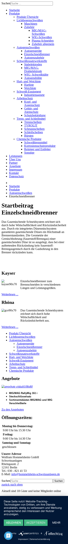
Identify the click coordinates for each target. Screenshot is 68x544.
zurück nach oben (12, 484)
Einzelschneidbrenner (37, 54)
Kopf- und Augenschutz (32, 103)
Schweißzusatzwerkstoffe (32, 61)
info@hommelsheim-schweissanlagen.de (35, 474)
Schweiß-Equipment (29, 91)
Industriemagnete (34, 95)
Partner (13, 162)
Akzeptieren (35, 522)
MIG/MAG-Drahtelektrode (33, 69)
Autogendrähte (33, 78)
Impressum (15, 169)
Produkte (14, 13)
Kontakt (14, 173)
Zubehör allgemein (43, 44)
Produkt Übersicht (27, 16)
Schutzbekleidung (35, 115)
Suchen (6, 3)
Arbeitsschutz (25, 98)
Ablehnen (13, 522)
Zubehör (29, 27)
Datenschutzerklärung (40, 539)
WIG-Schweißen (42, 37)
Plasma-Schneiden (43, 40)
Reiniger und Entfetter (37, 149)
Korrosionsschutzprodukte (40, 145)
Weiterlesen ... (10, 294)
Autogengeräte (33, 50)
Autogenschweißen (28, 47)
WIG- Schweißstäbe (36, 74)
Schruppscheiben (34, 128)
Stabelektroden (33, 64)
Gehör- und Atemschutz (31, 110)
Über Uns (15, 159)
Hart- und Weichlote (29, 81)
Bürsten (28, 135)
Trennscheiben (33, 122)
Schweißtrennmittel (35, 142)
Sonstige (29, 152)
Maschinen (30, 23)
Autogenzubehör (34, 57)
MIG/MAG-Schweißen (39, 32)
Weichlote (30, 88)
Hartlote (29, 84)
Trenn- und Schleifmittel (31, 118)
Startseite (14, 10)
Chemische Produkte (29, 139)
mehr (56, 522)
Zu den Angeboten (13, 409)
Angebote (15, 166)
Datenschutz (16, 176)
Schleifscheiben (33, 132)
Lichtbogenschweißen (30, 20)
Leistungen (15, 156)
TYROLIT (30, 125)
